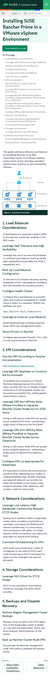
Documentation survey (15, 48)
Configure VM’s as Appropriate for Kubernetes (25, 112)
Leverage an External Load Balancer (21, 73)
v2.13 (14, 13)
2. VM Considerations (13, 80)
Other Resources (38, 666)
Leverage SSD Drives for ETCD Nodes (21, 132)
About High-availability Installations (13, 667)
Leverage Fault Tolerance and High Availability (25, 62)
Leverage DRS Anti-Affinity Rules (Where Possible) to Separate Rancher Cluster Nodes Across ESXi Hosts (25, 97)
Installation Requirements (20, 365)
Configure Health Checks (16, 69)
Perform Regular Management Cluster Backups (26, 139)
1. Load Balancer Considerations (18, 58)
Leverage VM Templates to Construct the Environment (23, 90)
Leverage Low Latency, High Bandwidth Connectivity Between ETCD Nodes (22, 120)
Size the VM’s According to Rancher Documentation (20, 84)
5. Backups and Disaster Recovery (19, 135)
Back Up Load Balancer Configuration (22, 66)
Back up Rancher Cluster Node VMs (20, 142)
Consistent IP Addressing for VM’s (20, 125)
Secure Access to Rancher (16, 76)
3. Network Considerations (15, 115)
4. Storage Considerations (15, 128)
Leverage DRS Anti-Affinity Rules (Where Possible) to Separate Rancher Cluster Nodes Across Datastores (25, 106)
